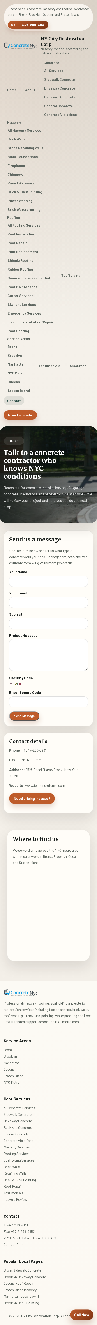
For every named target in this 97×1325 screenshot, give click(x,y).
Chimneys (16, 174)
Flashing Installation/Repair (30, 322)
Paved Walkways (21, 183)
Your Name (18, 572)
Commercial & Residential (29, 278)
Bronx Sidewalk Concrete (22, 1270)
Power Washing (20, 200)
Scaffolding (70, 275)
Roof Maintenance (22, 287)
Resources (78, 365)
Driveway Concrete (59, 88)
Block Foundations (23, 156)
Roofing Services (17, 1153)
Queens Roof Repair (19, 1283)
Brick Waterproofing (24, 209)
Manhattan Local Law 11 (21, 1296)
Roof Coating (18, 331)
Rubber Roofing (20, 269)
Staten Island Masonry (20, 1290)
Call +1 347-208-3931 (28, 25)
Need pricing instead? (32, 798)
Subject (15, 614)
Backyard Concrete (60, 97)
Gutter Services (21, 295)
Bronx (12, 346)
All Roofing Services (24, 225)
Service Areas (18, 338)
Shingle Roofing (20, 260)
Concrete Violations (60, 114)
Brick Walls (16, 139)
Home (12, 89)
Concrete (51, 62)
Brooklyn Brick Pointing (21, 1303)
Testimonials (49, 365)
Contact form (14, 1244)
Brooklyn (15, 355)
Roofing (13, 217)
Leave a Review (15, 1199)
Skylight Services (22, 304)
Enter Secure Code (25, 692)
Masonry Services (17, 1147)
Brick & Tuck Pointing (25, 192)
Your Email (18, 593)
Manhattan (16, 364)
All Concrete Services (19, 1108)
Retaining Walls (15, 1173)
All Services (53, 70)
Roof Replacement (23, 251)
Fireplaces (16, 165)
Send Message (24, 716)
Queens (14, 382)
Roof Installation (21, 234)
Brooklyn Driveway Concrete (25, 1276)
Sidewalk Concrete (59, 79)
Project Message (23, 635)
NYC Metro (16, 373)
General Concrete (58, 106)
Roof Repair (17, 243)
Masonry (14, 122)
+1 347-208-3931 (34, 750)
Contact (14, 400)
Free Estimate (20, 415)
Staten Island (19, 390)
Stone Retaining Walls (26, 148)
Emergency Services (24, 313)
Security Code (21, 678)
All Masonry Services (24, 130)
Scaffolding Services (19, 1160)
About (30, 89)
